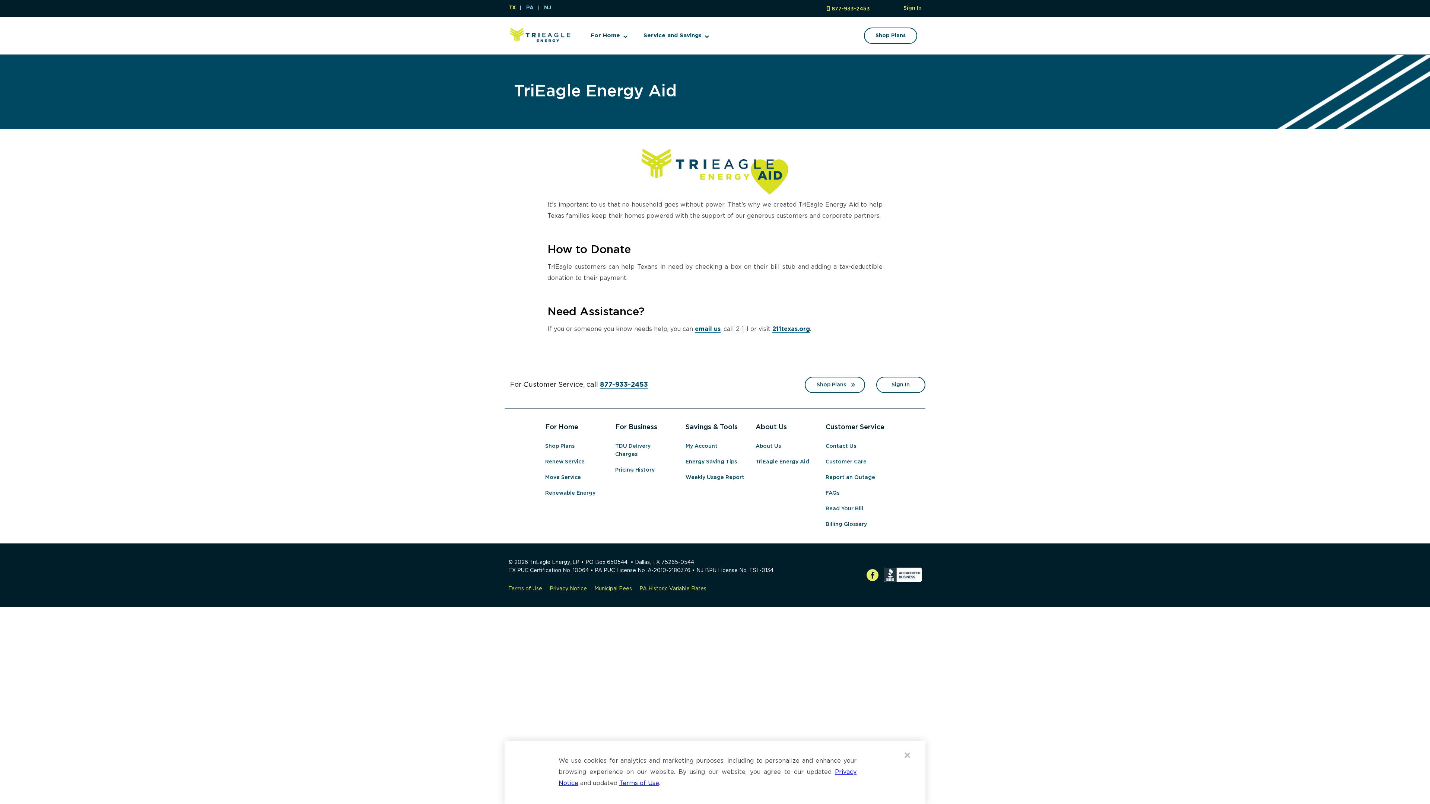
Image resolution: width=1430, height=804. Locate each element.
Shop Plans (831, 385)
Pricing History (635, 470)
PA (530, 8)
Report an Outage (850, 477)
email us (708, 329)
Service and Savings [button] (673, 35)
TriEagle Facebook (872, 576)
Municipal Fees (613, 589)
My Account (702, 446)
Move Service (563, 477)
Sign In (912, 8)
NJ (547, 8)
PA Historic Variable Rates (672, 589)
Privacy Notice (568, 589)
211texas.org (791, 329)
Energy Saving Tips (711, 462)
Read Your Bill (844, 509)
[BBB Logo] (903, 580)
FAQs (832, 493)
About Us (768, 446)
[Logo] (540, 44)
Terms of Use (525, 589)
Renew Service (565, 462)
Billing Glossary (846, 524)
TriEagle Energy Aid (595, 91)
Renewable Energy (570, 493)
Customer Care (846, 462)
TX (512, 8)
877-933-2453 (851, 9)
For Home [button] (605, 35)
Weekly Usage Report (715, 477)
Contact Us (841, 446)
